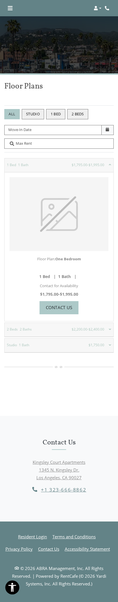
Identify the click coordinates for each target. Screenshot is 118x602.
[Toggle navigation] (10, 8)
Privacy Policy (19, 549)
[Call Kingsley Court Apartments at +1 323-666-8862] (107, 8)
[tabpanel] (59, 239)
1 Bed (56, 113)
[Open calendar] (107, 130)
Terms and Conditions (74, 536)
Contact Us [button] (62, 307)
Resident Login (32, 536)
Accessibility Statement (87, 549)
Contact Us (48, 549)
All (12, 113)
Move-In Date (20, 129)
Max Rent (24, 143)
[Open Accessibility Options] (12, 588)
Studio (33, 113)
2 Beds (78, 113)
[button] (97, 8)
